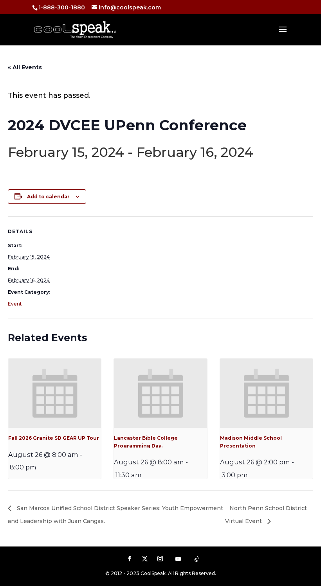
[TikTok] (197, 559)
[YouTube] (178, 559)
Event (15, 304)
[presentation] (54, 393)
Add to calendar (48, 197)
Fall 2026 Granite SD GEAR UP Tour (53, 438)
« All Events (25, 67)
